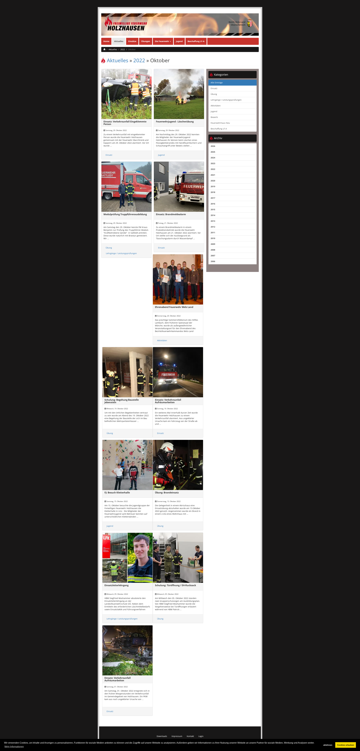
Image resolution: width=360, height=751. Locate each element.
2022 (122, 49)
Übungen (145, 41)
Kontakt (190, 736)
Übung (109, 247)
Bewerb (214, 117)
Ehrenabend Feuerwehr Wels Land (174, 307)
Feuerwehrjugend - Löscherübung (175, 121)
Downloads (162, 736)
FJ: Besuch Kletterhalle (117, 492)
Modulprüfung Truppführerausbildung (125, 214)
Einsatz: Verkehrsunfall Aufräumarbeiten (168, 401)
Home (106, 41)
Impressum (177, 736)
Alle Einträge (217, 82)
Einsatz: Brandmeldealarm (171, 214)
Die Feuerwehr (162, 41)
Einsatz (109, 155)
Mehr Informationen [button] (14, 746)
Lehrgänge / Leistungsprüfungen (121, 253)
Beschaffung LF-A (196, 41)
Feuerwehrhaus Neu (220, 123)
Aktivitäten (162, 340)
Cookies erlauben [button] (345, 745)
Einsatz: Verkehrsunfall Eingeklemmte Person (125, 123)
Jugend (179, 41)
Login (200, 736)
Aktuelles (118, 41)
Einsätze (132, 41)
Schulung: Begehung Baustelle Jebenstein (121, 401)
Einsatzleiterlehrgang (116, 585)
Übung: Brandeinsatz (167, 492)
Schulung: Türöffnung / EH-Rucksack (175, 585)
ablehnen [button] (327, 745)
